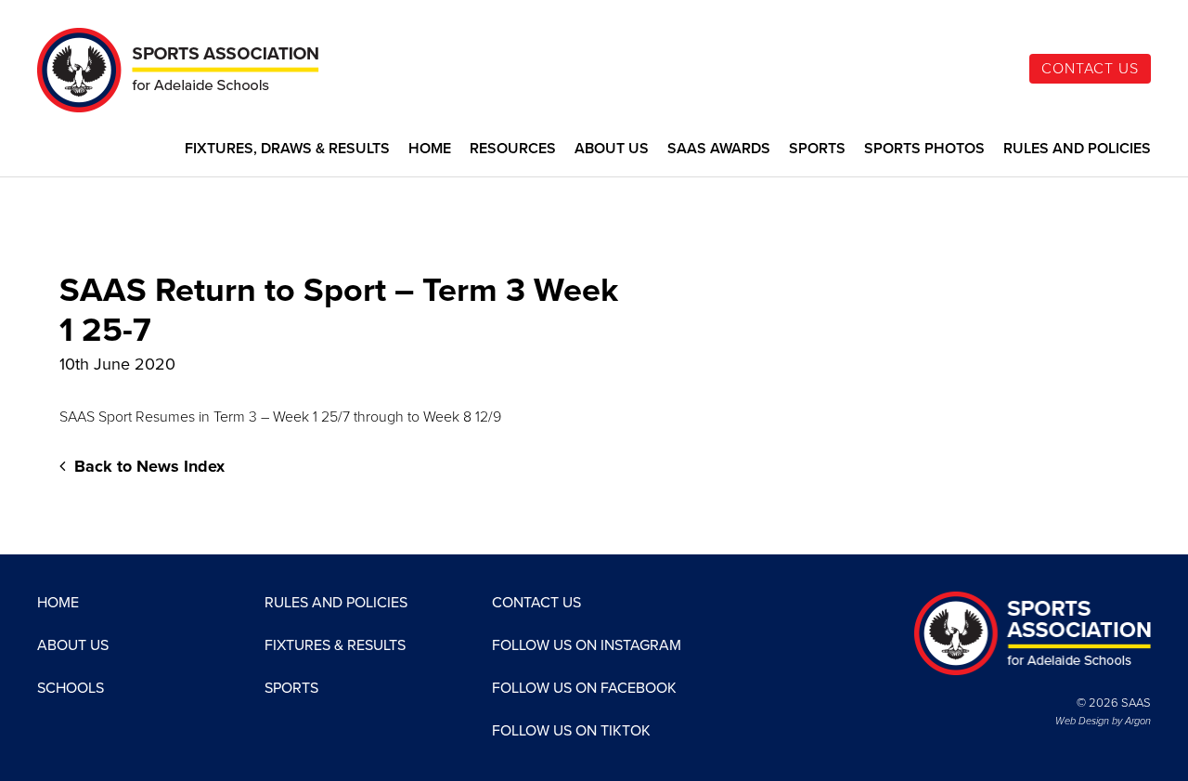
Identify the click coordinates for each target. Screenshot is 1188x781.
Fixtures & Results (335, 645)
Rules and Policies (1077, 149)
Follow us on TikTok (571, 731)
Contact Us (1090, 68)
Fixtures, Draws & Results (287, 149)
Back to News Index (147, 466)
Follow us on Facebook (584, 688)
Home (429, 149)
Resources (513, 149)
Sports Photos (924, 149)
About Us (612, 149)
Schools (70, 688)
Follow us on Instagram (586, 645)
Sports (817, 149)
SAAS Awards (718, 149)
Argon (1138, 721)
